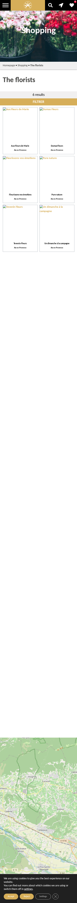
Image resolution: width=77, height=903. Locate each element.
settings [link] (28, 889)
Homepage (9, 65)
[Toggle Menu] (5, 5)
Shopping (23, 65)
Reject (27, 896)
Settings (43, 896)
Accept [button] (11, 896)
